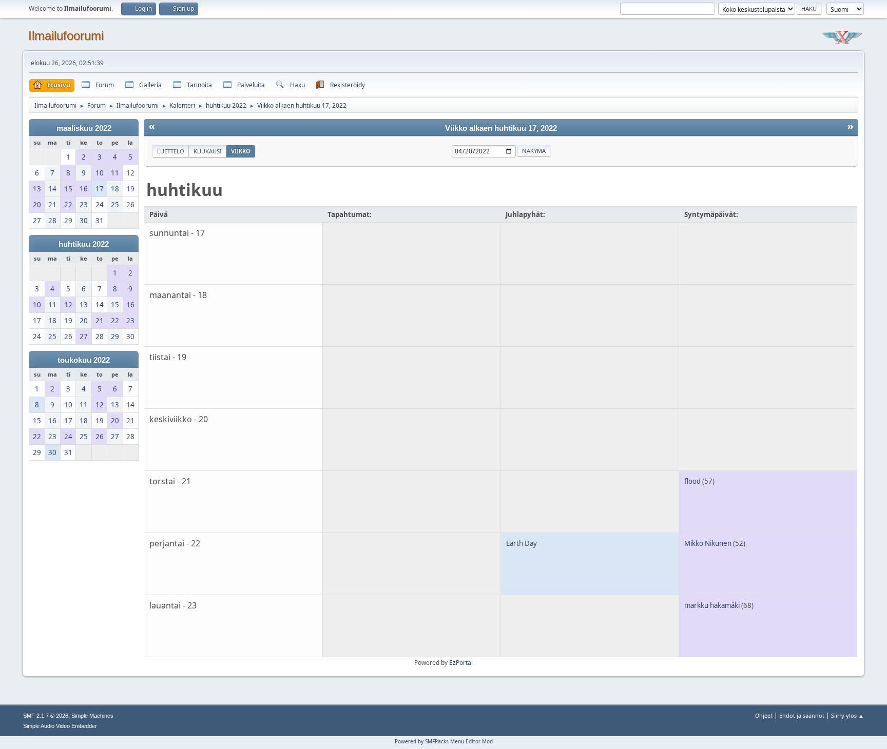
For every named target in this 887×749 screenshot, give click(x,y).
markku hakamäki (712, 605)
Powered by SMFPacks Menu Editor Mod (444, 741)
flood (692, 481)
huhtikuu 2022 (84, 244)
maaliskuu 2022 (83, 128)
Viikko (240, 151)
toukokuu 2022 (83, 360)
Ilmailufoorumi (66, 36)
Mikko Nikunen (707, 543)
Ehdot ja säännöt (801, 715)
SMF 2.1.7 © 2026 (45, 716)
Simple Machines (92, 716)
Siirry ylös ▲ (847, 715)
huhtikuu (184, 190)
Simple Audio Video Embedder (60, 726)
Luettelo (170, 151)
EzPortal (461, 662)
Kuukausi (208, 151)
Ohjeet (764, 715)
